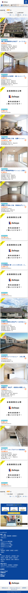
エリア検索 (3, 535)
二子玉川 (3, 556)
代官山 (2, 557)
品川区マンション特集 (6, 546)
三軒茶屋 (13, 556)
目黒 (12, 559)
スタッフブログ (4, 571)
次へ (26, 15)
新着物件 (14, 535)
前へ (11, 15)
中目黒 (6, 557)
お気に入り (3, 537)
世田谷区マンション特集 (6, 544)
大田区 (2, 552)
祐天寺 (10, 557)
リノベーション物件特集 (6, 541)
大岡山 (2, 561)
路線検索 (9, 535)
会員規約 (24, 587)
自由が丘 (8, 559)
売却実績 (2, 576)
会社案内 (2, 569)
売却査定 (10, 565)
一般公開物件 (10, 12)
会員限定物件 (20, 12)
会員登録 (15, 565)
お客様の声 (3, 572)
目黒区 (7, 550)
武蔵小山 (16, 559)
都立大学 (3, 559)
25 (20, 15)
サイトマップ (14, 589)
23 (16, 15)
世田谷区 (3, 550)
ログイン (3, 566)
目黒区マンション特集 (6, 543)
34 (23, 15)
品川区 (16, 550)
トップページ (3, 532)
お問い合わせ (4, 565)
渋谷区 (11, 550)
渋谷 (18, 556)
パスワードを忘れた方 (11, 566)
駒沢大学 (8, 556)
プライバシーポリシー (15, 587)
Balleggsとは (5, 587)
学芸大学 (15, 557)
